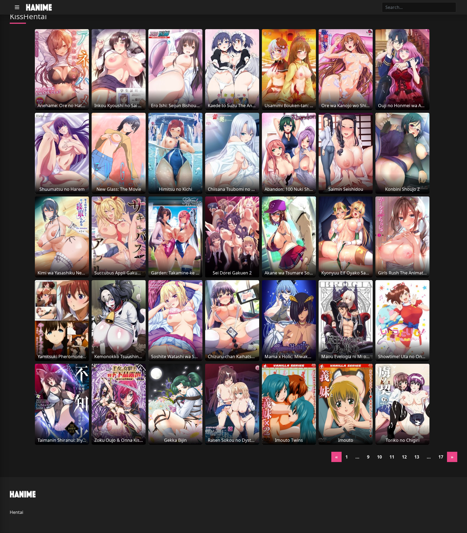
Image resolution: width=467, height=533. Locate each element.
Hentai (16, 512)
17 (440, 457)
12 (404, 457)
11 (391, 457)
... (357, 457)
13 (416, 457)
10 (379, 457)
